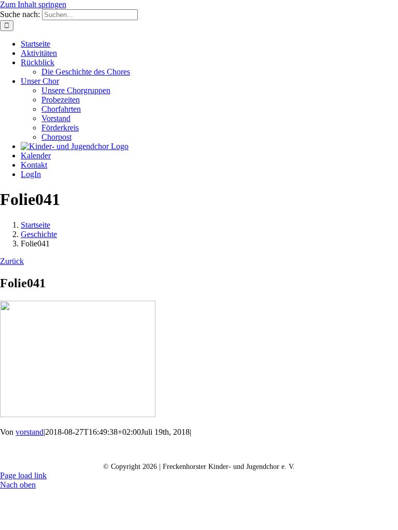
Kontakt (86, 450)
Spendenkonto (323, 450)
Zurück (12, 261)
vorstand (30, 432)
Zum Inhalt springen (33, 4)
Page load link (23, 475)
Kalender (139, 450)
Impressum (259, 450)
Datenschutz (197, 450)
